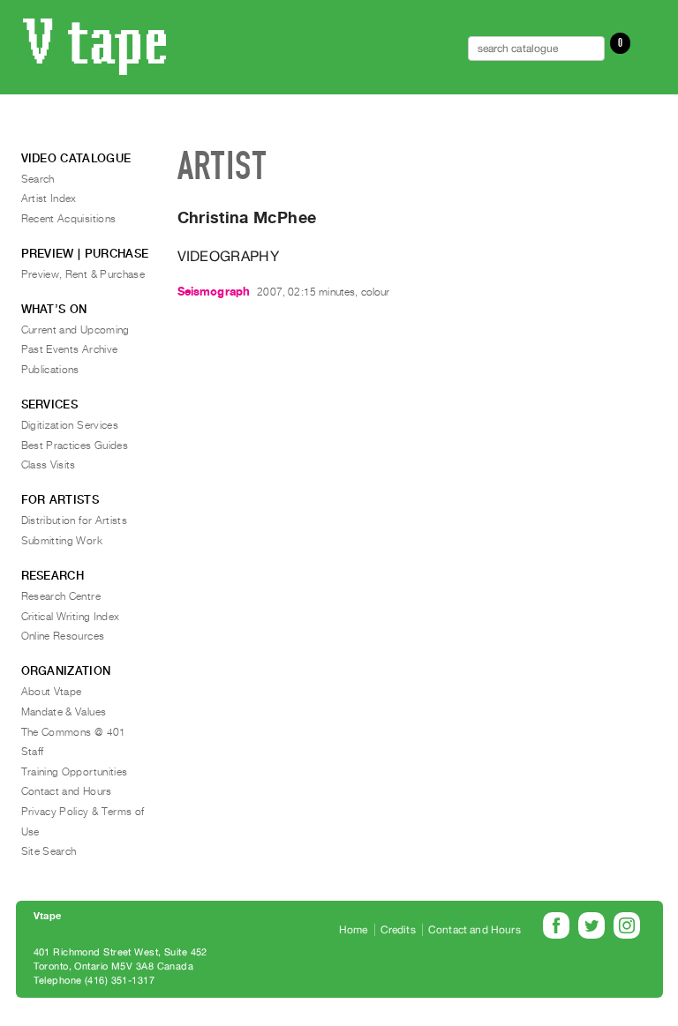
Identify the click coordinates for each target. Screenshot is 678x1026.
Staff (32, 751)
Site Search (49, 851)
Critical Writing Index (70, 616)
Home (353, 930)
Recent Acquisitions (69, 219)
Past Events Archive (69, 349)
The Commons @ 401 (73, 732)
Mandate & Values (64, 712)
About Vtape (51, 691)
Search (38, 179)
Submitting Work (61, 541)
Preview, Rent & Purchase (83, 274)
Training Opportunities (74, 772)
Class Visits (48, 465)
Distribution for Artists (74, 520)
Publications (50, 369)
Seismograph (214, 291)
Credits (398, 930)
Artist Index (49, 198)
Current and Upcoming (75, 330)
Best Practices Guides (75, 445)
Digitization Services (70, 425)
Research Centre (61, 596)
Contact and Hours (66, 791)
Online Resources (63, 636)
